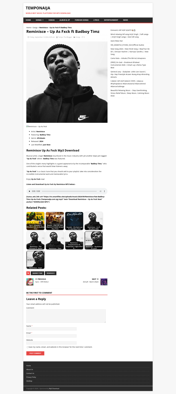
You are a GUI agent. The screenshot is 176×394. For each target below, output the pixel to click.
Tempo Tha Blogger (65, 37)
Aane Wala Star (117, 41)
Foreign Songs (81, 20)
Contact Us (30, 373)
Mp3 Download (54, 389)
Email (28, 333)
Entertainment (111, 20)
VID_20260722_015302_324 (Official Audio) (127, 45)
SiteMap (29, 381)
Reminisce (51, 273)
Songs (39, 20)
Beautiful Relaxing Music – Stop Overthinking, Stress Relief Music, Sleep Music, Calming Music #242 (130, 93)
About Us (29, 369)
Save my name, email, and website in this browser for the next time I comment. (60, 347)
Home (28, 20)
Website (29, 340)
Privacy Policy (31, 377)
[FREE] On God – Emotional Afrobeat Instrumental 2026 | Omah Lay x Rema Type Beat (128, 65)
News (125, 20)
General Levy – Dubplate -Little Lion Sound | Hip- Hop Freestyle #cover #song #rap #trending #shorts (130, 74)
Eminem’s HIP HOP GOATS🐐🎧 (123, 30)
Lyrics (96, 20)
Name (29, 326)
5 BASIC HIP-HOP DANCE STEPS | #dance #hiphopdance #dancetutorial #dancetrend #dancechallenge (128, 84)
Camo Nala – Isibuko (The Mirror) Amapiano (128, 58)
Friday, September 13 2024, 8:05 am (42, 37)
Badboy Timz (37, 273)
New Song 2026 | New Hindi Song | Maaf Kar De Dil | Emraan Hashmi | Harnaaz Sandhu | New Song (130, 51)
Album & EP (65, 20)
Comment (30, 308)
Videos (51, 20)
